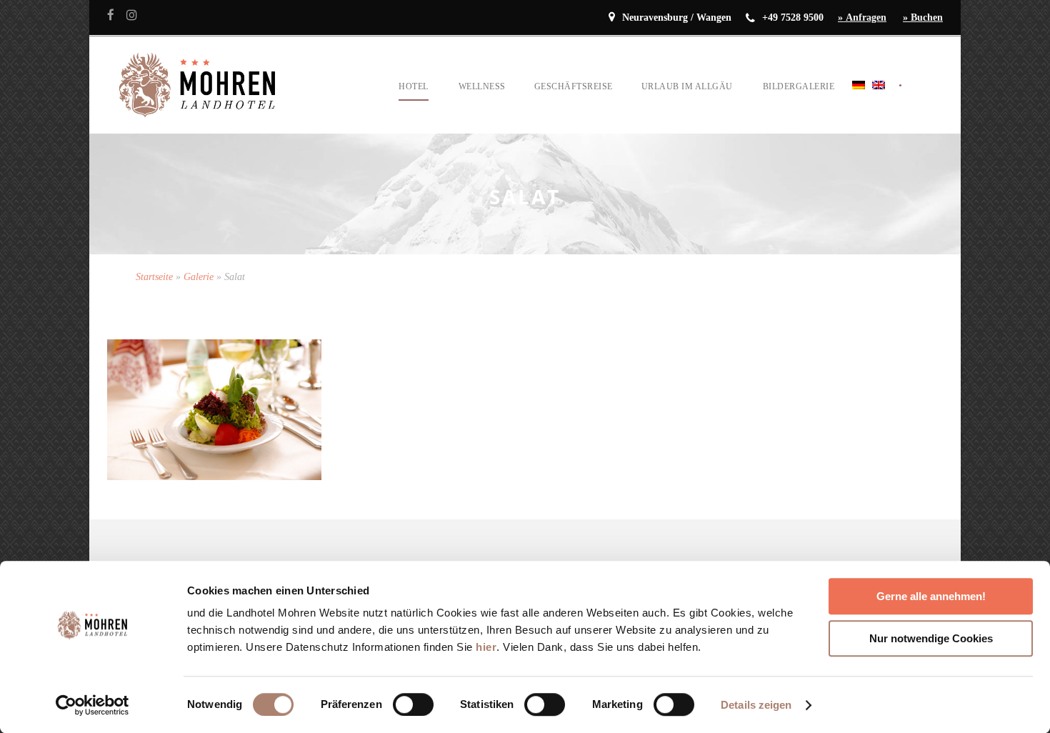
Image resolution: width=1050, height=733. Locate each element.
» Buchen (923, 17)
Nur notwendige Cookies (931, 638)
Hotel (414, 86)
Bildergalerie (799, 86)
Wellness (482, 86)
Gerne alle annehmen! (931, 596)
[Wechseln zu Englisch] (879, 102)
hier (486, 647)
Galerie (199, 276)
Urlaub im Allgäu (687, 86)
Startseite (154, 276)
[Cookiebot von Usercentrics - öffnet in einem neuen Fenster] (92, 705)
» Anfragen (862, 17)
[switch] (413, 704)
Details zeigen (756, 705)
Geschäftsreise (573, 86)
